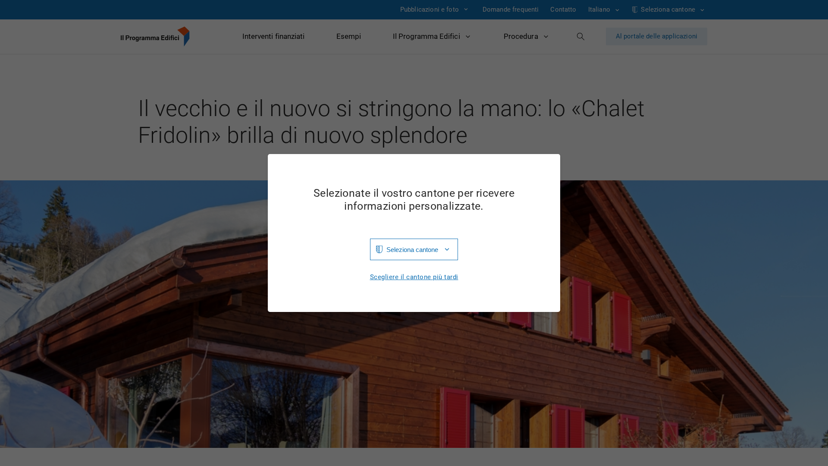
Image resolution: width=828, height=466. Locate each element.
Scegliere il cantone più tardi (414, 277)
